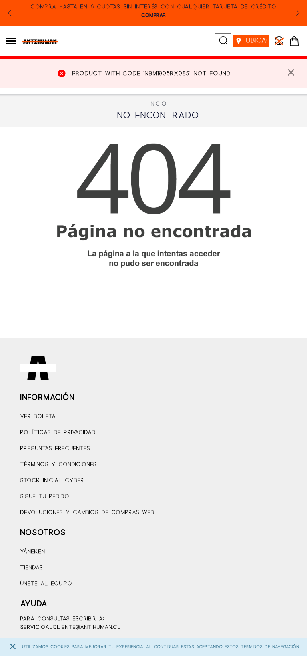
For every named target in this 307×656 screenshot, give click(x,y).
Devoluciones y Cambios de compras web (87, 512)
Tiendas (31, 567)
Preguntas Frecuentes (55, 448)
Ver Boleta (38, 416)
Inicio (158, 104)
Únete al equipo (46, 583)
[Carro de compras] (294, 41)
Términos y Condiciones (58, 464)
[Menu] (11, 41)
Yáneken (32, 551)
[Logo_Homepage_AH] (37, 42)
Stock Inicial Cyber (52, 480)
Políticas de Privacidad (58, 432)
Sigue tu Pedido (44, 496)
